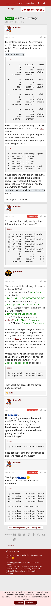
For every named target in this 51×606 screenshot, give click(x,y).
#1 (45, 37)
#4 (45, 410)
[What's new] (38, 3)
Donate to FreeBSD (33, 9)
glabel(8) (9, 320)
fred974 (10, 22)
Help (8, 557)
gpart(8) (17, 338)
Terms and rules (22, 555)
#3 (45, 281)
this (42, 128)
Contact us (10, 555)
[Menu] (7, 3)
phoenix (13, 415)
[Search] (44, 3)
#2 (45, 216)
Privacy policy (36, 555)
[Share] (41, 37)
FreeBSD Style (13, 551)
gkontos (21, 477)
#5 (45, 472)
